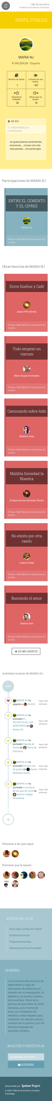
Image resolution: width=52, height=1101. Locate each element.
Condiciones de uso (19, 935)
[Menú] (5, 5)
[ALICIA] (26, 704)
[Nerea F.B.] (31, 725)
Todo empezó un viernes (27, 351)
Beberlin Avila (26, 436)
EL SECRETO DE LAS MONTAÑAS (23, 722)
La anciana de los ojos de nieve (24, 789)
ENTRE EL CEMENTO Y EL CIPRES (26, 203)
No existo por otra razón (27, 538)
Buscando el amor (26, 598)
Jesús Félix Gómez (27, 311)
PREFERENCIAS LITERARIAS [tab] (18, 129)
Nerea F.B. (18, 729)
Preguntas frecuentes (20, 941)
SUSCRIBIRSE (27, 1064)
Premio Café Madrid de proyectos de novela (26, 241)
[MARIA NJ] (26, 44)
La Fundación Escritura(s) (24, 981)
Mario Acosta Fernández (26, 375)
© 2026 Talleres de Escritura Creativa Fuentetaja (22, 1092)
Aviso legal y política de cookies (25, 928)
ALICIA (31, 704)
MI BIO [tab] (15, 121)
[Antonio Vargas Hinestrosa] (15, 794)
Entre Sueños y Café (27, 286)
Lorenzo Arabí (26, 562)
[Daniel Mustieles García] (28, 769)
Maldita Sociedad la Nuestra (27, 476)
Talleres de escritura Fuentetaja (25, 948)
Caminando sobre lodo (27, 411)
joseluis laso (26, 623)
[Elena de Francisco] (25, 747)
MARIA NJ (22, 700)
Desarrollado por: (22, 1086)
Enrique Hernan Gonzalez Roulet (27, 500)
